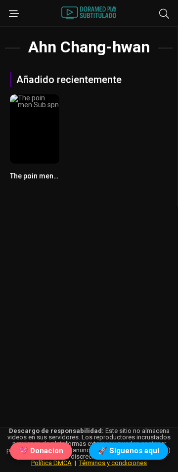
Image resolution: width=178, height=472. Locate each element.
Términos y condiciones (113, 463)
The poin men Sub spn (45, 176)
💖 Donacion (41, 450)
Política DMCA (51, 463)
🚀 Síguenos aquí (128, 450)
